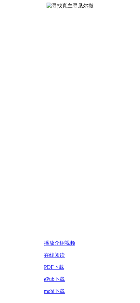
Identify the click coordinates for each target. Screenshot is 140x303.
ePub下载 (54, 279)
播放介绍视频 (59, 243)
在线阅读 (54, 255)
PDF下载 (54, 267)
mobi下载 (54, 291)
